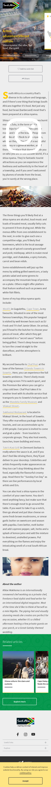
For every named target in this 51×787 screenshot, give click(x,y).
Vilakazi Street (11, 406)
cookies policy (25, 772)
